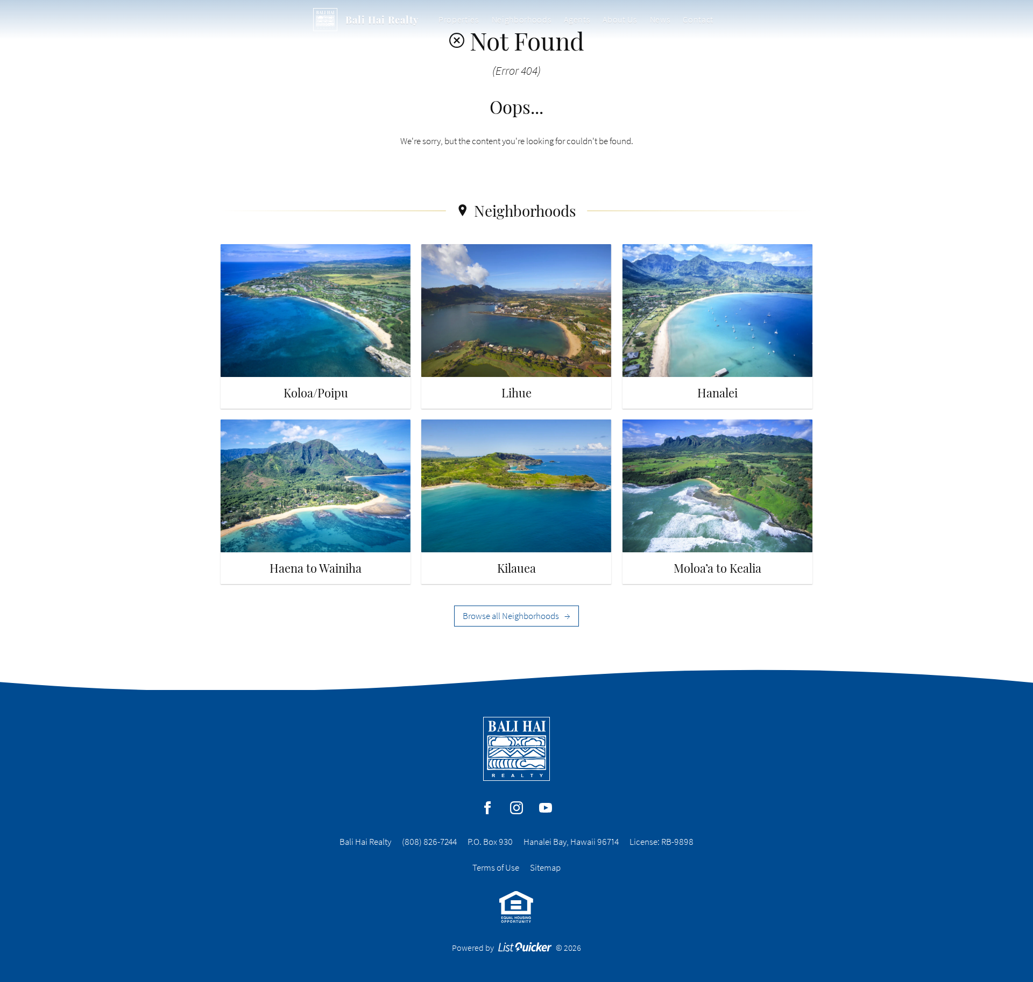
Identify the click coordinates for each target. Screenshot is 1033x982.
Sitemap (545, 867)
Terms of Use (495, 867)
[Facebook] (487, 808)
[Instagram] (516, 808)
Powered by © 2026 (517, 948)
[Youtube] (545, 808)
